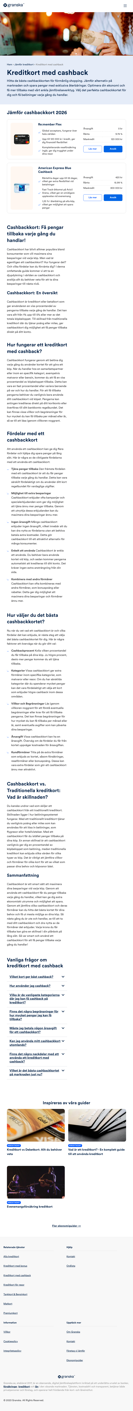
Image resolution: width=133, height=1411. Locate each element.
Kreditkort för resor (13, 1285)
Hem (9, 64)
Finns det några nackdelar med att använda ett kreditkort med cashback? (34, 1058)
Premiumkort (10, 1313)
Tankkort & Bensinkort (15, 1294)
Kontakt (70, 1256)
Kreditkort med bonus (15, 1266)
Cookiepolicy (10, 1341)
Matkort (7, 1304)
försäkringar (10, 1386)
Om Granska (73, 1332)
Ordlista (70, 1266)
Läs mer (92, 149)
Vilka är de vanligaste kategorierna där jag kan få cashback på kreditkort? (35, 999)
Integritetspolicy (12, 1351)
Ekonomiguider (74, 1360)
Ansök (113, 149)
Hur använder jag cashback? (30, 986)
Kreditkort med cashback (17, 1275)
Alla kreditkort (11, 1256)
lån (36, 1386)
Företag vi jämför (75, 1351)
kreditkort (24, 1386)
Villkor (6, 1332)
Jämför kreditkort (24, 64)
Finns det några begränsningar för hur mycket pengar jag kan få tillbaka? (34, 1015)
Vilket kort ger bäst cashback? (31, 976)
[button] (37, 977)
